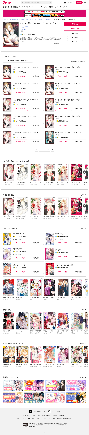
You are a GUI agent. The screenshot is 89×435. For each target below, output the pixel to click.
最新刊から (83, 61)
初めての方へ (27, 415)
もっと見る (81, 195)
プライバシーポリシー (22, 418)
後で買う (76, 41)
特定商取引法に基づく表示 (65, 418)
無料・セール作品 (56, 7)
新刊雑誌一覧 (16, 7)
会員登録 (79, 2)
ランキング (27, 7)
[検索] (50, 2)
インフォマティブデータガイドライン (42, 418)
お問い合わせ (46, 415)
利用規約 (61, 415)
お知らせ (54, 415)
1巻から (75, 61)
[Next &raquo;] (52, 150)
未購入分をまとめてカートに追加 (19, 60)
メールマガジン (56, 411)
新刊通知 (76, 37)
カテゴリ (65, 7)
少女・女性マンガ (25, 29)
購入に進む (75, 24)
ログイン (70, 2)
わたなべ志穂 (24, 27)
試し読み (75, 33)
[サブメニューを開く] (85, 2)
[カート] (65, 2)
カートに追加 (75, 28)
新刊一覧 (7, 7)
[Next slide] (84, 172)
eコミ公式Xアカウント (37, 411)
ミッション (36, 7)
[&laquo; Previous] (36, 150)
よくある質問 (36, 415)
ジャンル (45, 7)
